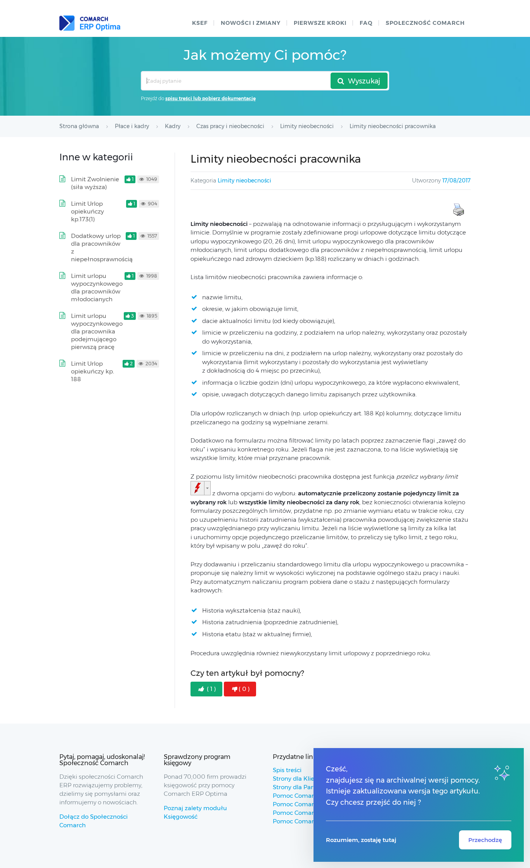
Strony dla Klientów (301, 778)
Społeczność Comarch (425, 22)
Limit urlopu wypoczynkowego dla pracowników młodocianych (97, 287)
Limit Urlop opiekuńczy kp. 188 (92, 371)
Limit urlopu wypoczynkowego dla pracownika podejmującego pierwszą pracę (97, 331)
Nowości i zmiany (251, 22)
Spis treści (287, 770)
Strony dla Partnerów (303, 787)
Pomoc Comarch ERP (303, 795)
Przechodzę (485, 840)
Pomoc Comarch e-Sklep (308, 812)
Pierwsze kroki (320, 22)
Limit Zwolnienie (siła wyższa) (95, 183)
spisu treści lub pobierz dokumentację (210, 98)
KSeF (200, 22)
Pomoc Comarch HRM (305, 821)
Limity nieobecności (244, 180)
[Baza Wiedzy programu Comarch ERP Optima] (89, 23)
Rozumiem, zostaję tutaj (361, 840)
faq (366, 22)
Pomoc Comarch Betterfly (310, 804)
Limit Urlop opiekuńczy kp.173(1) (87, 211)
